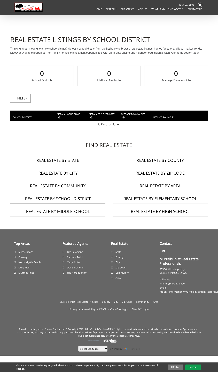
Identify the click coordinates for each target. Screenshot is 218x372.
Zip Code (120, 267)
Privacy (73, 309)
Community (122, 272)
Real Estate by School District (58, 198)
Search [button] (111, 9)
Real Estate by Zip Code (160, 173)
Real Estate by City (57, 173)
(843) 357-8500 (186, 4)
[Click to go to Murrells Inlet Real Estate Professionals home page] (28, 7)
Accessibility (88, 309)
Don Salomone (75, 267)
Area (118, 278)
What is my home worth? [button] (167, 9)
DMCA (102, 309)
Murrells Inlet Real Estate (74, 301)
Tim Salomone (75, 251)
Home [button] (99, 9)
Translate (134, 348)
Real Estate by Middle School (58, 211)
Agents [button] (143, 9)
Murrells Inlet (26, 272)
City (117, 262)
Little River (24, 267)
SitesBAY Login (140, 309)
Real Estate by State (58, 160)
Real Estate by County (160, 160)
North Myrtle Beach (29, 262)
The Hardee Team (77, 272)
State (118, 251)
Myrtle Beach (25, 251)
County (119, 257)
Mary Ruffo (73, 262)
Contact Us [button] (195, 9)
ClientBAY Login (119, 309)
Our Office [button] (127, 9)
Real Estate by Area (160, 186)
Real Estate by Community (58, 186)
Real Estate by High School (160, 211)
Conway (22, 257)
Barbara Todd (75, 257)
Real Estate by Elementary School (160, 198)
